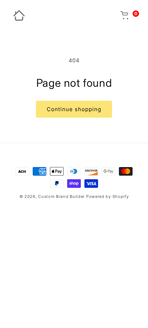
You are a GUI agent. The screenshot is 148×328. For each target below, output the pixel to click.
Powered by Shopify (107, 196)
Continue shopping (74, 109)
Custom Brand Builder (61, 196)
